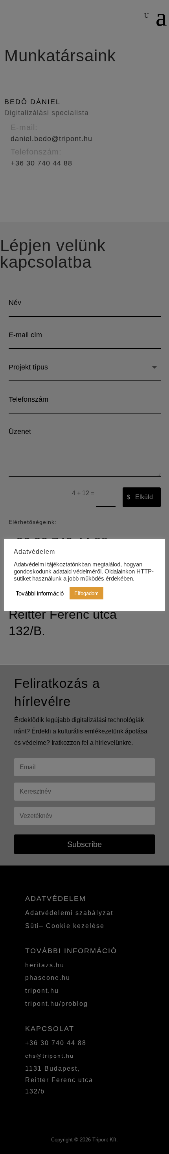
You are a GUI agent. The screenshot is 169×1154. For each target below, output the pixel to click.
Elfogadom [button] (86, 593)
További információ (40, 593)
